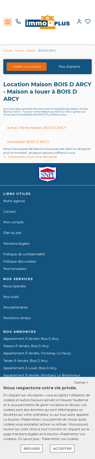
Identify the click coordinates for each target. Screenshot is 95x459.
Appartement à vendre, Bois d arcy (31, 339)
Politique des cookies (19, 261)
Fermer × (81, 383)
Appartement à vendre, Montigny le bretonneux (41, 375)
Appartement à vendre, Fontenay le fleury (37, 353)
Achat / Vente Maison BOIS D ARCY (36, 128)
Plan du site (12, 233)
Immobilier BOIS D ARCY (28, 142)
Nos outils (11, 297)
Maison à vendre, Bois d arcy (26, 346)
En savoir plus (29, 439)
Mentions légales (16, 244)
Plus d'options (69, 67)
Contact (9, 212)
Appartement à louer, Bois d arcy (30, 368)
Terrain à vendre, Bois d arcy (25, 361)
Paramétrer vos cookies (60, 439)
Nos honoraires (14, 269)
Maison (31, 50)
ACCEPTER (62, 448)
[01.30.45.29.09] (18, 23)
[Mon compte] (79, 22)
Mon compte (13, 222)
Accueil (7, 50)
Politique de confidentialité (24, 254)
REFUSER (32, 448)
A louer (19, 50)
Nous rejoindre (14, 286)
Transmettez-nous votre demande (32, 156)
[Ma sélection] (88, 22)
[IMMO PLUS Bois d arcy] (47, 22)
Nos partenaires (15, 307)
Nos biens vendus (17, 318)
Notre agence (14, 201)
